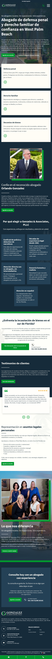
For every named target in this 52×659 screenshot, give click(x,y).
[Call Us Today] (43, 657)
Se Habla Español (26, 1)
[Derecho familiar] (5, 110)
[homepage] (11, 615)
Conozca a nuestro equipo (9, 551)
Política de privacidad (45, 651)
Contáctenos (42, 632)
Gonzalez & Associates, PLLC (17, 651)
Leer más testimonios (8, 381)
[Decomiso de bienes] (5, 137)
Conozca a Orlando (32, 632)
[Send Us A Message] (8, 657)
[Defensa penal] (5, 83)
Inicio (29, 629)
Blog (40, 629)
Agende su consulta (8, 210)
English (41, 634)
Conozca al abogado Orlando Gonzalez (29, 55)
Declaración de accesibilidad (13, 653)
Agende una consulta (8, 55)
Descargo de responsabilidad (32, 651)
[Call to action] (43, 5)
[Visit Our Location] (26, 657)
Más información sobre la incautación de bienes (15, 346)
